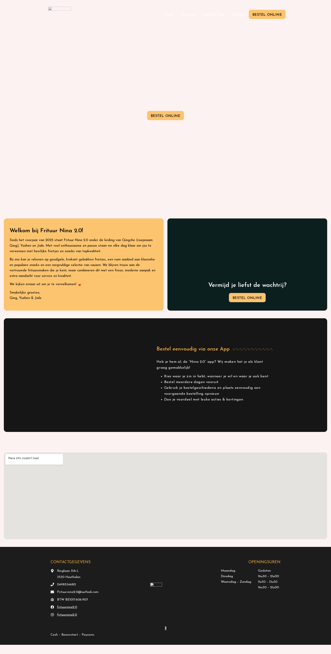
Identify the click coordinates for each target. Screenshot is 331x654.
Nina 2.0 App (214, 15)
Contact (239, 15)
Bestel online (267, 15)
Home (169, 15)
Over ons (188, 15)
